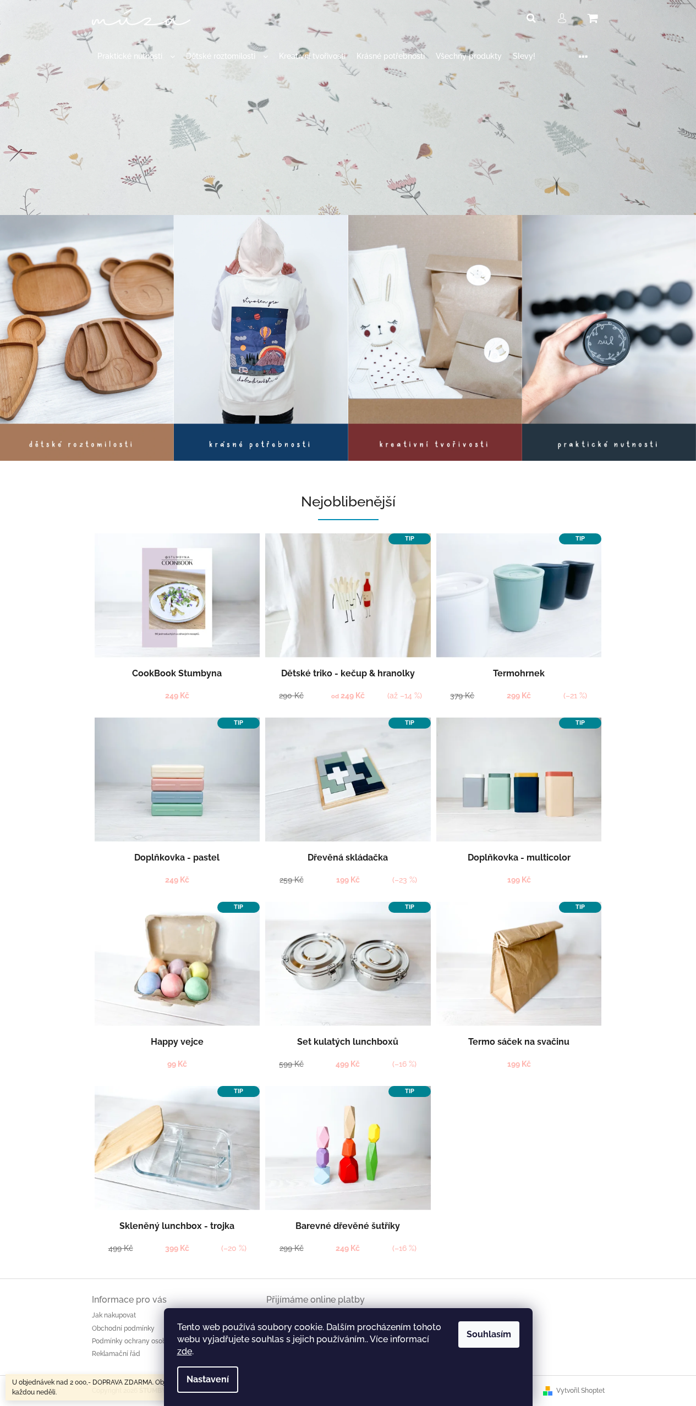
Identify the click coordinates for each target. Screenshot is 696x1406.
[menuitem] (136, 56)
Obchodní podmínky (123, 1328)
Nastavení (208, 1379)
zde (184, 1351)
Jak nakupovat (114, 1315)
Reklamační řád (116, 1354)
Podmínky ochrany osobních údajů (145, 1341)
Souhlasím (489, 1334)
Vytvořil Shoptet (580, 1390)
